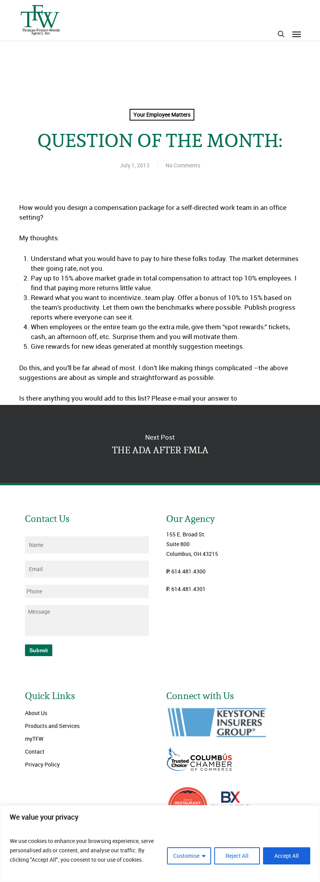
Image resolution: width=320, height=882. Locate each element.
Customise (186, 855)
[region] (160, 843)
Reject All (237, 855)
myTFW (34, 738)
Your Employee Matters (161, 114)
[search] (281, 34)
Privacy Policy (42, 764)
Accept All (286, 855)
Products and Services (52, 725)
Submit (38, 650)
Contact (34, 751)
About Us (36, 713)
